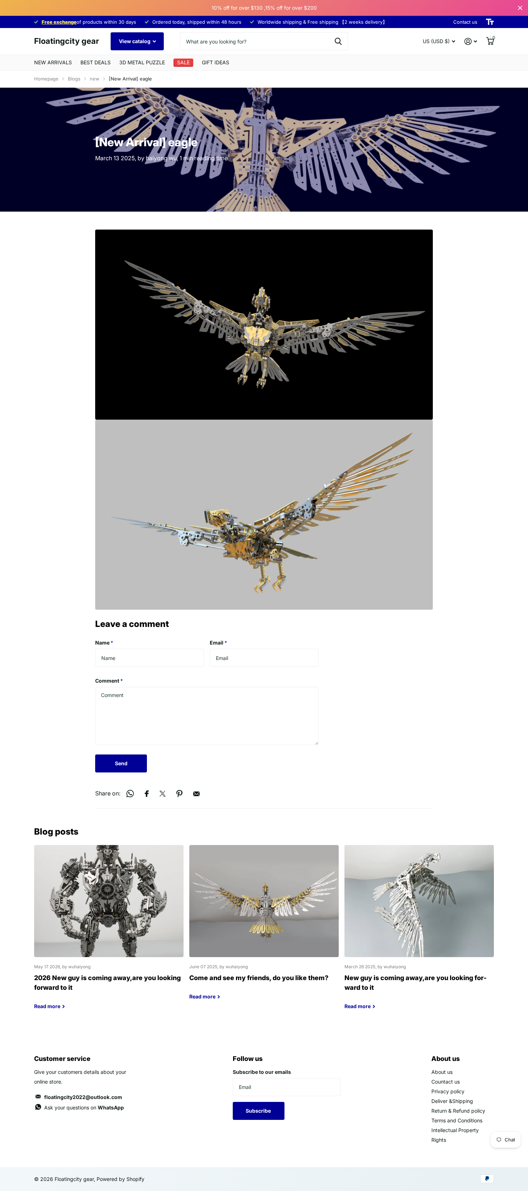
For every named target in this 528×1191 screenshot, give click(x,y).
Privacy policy (447, 1091)
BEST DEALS (95, 62)
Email (218, 643)
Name (104, 643)
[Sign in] (470, 41)
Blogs (74, 79)
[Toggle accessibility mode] (490, 22)
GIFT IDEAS (215, 62)
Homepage (46, 79)
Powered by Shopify (120, 1179)
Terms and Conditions (456, 1120)
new (94, 79)
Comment (109, 681)
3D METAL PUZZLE (142, 62)
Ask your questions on (84, 1107)
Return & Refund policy (458, 1111)
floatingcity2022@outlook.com (83, 1097)
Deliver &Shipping (452, 1101)
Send (121, 763)
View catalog (135, 41)
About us (442, 1072)
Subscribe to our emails (262, 1072)
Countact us (445, 1082)
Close (520, 8)
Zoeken (338, 41)
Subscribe (259, 1111)
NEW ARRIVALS (53, 62)
